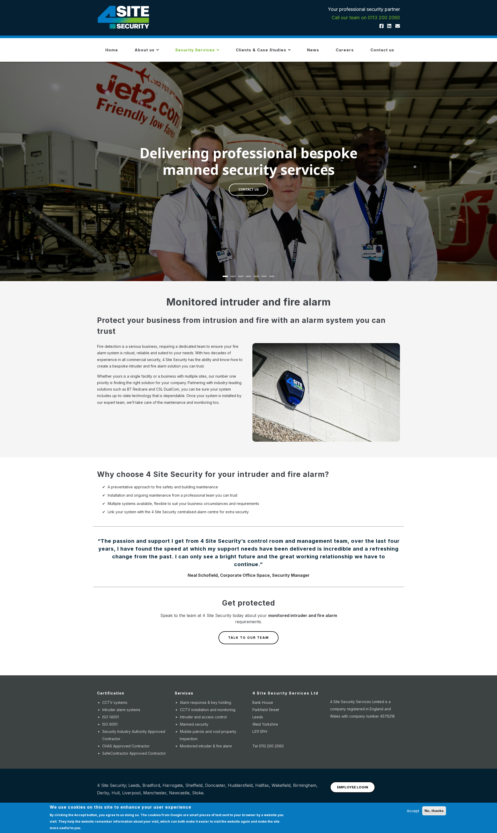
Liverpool (131, 792)
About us (145, 49)
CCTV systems (114, 702)
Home (111, 49)
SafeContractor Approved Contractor (134, 753)
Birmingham (304, 785)
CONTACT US (248, 189)
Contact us (382, 49)
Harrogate (173, 785)
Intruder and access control (203, 717)
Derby (103, 792)
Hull (116, 792)
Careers (345, 49)
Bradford (151, 785)
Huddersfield (240, 785)
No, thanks (434, 811)
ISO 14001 (110, 717)
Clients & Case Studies (262, 49)
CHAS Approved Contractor (126, 746)
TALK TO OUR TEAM (248, 638)
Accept (413, 811)
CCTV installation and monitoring (207, 709)
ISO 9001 (110, 724)
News (313, 49)
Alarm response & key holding (205, 702)
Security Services (195, 49)
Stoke (197, 792)
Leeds (134, 785)
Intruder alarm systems (121, 709)
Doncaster (215, 785)
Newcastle (179, 792)
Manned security (194, 724)
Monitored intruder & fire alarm (206, 746)
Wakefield (281, 785)
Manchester (154, 792)
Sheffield (193, 785)
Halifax (262, 785)
